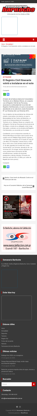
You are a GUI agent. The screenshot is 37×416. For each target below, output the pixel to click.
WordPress (24, 413)
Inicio (3, 328)
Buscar (34, 384)
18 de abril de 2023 (8, 86)
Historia (3, 344)
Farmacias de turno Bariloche (10, 346)
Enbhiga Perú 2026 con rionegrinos (12, 355)
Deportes (4, 333)
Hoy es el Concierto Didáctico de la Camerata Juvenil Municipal (18, 186)
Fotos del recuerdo (7, 341)
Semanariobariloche (21, 86)
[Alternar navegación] (3, 39)
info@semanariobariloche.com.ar (11, 398)
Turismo (4, 336)
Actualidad (7, 77)
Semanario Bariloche (23, 410)
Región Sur (4, 338)
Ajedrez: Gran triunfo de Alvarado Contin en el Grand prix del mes (19, 178)
